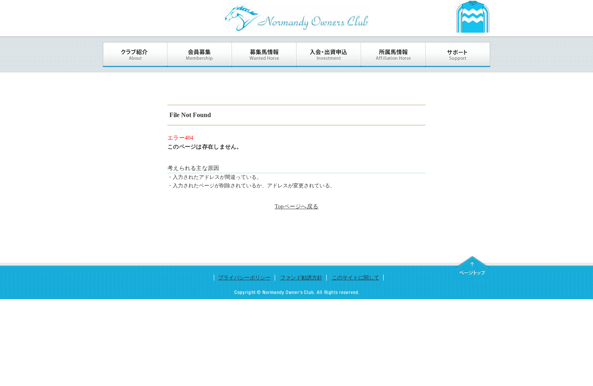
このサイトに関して (355, 278)
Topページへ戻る (297, 206)
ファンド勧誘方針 (301, 278)
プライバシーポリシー (244, 278)
